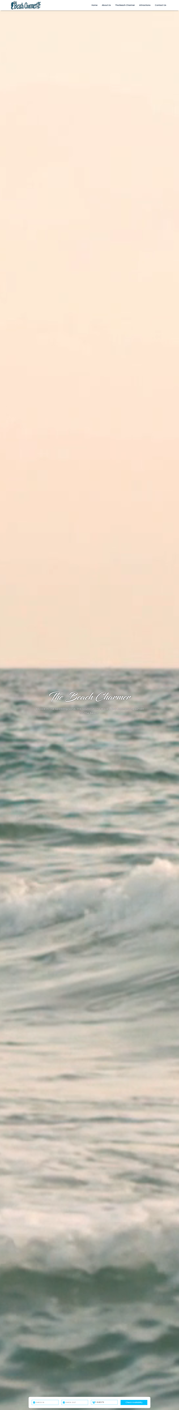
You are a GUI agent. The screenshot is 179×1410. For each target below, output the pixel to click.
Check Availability (134, 1402)
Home (94, 5)
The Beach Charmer (125, 5)
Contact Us (160, 5)
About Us (106, 5)
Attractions (145, 5)
